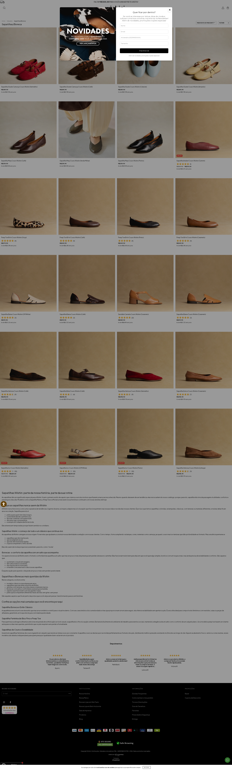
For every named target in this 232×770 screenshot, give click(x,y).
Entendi (146, 767)
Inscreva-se (144, 51)
